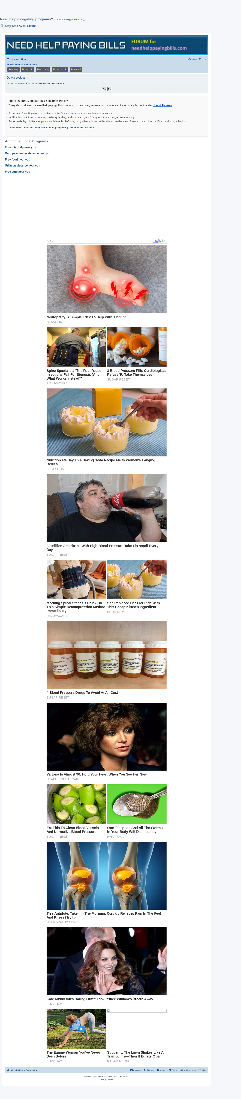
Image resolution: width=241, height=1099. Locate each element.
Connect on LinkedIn (81, 127)
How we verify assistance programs (45, 127)
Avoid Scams (27, 26)
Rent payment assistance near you (28, 153)
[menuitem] (23, 59)
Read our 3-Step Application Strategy (69, 20)
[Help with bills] (106, 45)
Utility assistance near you (22, 165)
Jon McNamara (162, 105)
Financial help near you (20, 147)
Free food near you (17, 159)
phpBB (97, 1076)
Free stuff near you (17, 171)
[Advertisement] (85, 10)
